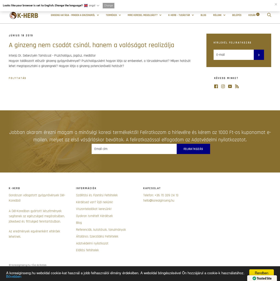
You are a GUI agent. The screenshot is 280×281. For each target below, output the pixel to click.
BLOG (203, 15)
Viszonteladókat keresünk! (94, 209)
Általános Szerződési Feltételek (97, 236)
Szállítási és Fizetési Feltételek (97, 195)
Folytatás (17, 78)
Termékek (112, 15)
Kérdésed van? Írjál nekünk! (94, 202)
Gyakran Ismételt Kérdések (94, 216)
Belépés (236, 15)
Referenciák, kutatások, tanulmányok (101, 229)
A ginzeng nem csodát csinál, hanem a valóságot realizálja (91, 45)
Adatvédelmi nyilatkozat (92, 243)
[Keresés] (269, 15)
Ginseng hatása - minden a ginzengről (73, 15)
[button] (91, 5)
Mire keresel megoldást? (143, 15)
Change (108, 5)
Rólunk (217, 15)
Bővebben (13, 276)
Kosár (253, 15)
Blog (79, 222)
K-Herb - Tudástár (179, 15)
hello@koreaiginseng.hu (158, 200)
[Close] (275, 4)
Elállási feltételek (87, 250)
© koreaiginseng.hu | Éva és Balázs (27, 265)
